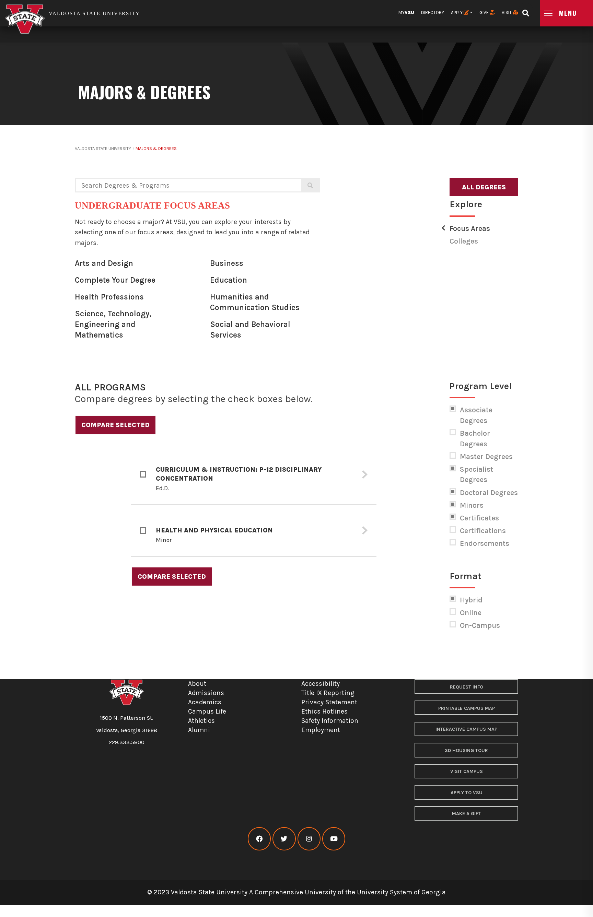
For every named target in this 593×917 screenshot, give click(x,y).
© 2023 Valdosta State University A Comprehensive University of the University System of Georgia (296, 892)
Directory (432, 12)
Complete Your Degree (115, 280)
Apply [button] (457, 12)
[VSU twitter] (283, 839)
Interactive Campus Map (466, 729)
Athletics (201, 721)
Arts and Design (104, 263)
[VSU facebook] (259, 839)
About (197, 683)
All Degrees (484, 187)
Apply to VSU (466, 793)
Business (226, 263)
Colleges (464, 241)
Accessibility (320, 683)
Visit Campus (466, 771)
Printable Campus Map (466, 708)
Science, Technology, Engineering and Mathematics (113, 324)
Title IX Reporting (327, 693)
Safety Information (329, 721)
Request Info (466, 687)
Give (484, 12)
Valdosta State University (103, 148)
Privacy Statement (329, 702)
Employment (320, 730)
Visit (507, 12)
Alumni (199, 730)
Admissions (206, 693)
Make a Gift (466, 813)
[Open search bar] (525, 11)
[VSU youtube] (333, 839)
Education (228, 280)
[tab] (253, 475)
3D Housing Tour (466, 750)
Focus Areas (470, 228)
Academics (204, 702)
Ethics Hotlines (324, 711)
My (406, 12)
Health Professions (109, 297)
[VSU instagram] (309, 839)
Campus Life (207, 711)
